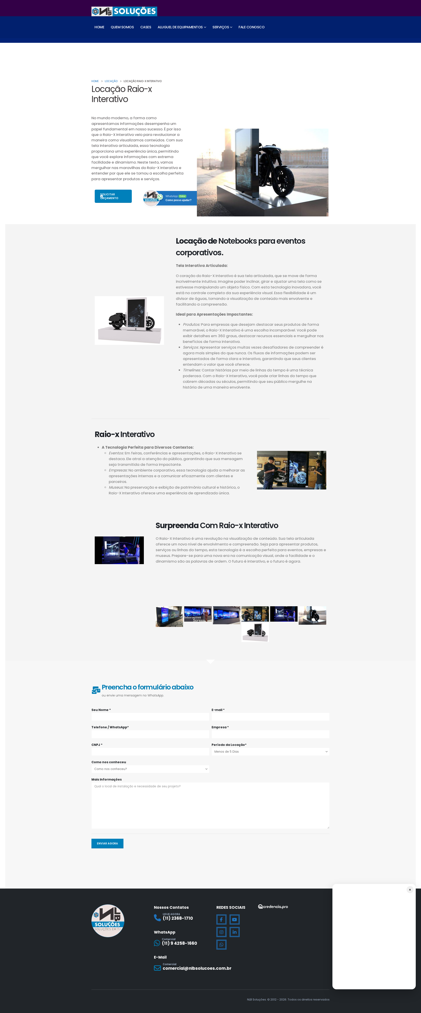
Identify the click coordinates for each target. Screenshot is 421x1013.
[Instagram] (221, 932)
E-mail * (218, 710)
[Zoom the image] (273, 907)
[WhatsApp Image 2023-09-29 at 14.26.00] (255, 614)
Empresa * (220, 727)
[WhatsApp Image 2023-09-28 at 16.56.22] (255, 632)
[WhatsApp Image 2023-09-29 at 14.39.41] (227, 615)
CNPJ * (96, 745)
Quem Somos (122, 27)
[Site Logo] (124, 11)
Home (99, 27)
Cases (145, 27)
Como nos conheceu (108, 762)
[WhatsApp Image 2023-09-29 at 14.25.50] (284, 614)
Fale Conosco (251, 27)
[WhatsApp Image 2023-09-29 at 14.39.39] (169, 616)
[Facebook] (221, 919)
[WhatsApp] (221, 945)
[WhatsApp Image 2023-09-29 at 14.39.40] (198, 614)
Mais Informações (106, 779)
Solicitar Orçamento (109, 196)
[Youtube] (235, 919)
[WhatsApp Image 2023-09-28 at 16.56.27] (312, 615)
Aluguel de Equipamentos (180, 27)
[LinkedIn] (235, 932)
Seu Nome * (101, 710)
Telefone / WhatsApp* (110, 727)
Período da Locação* (229, 745)
